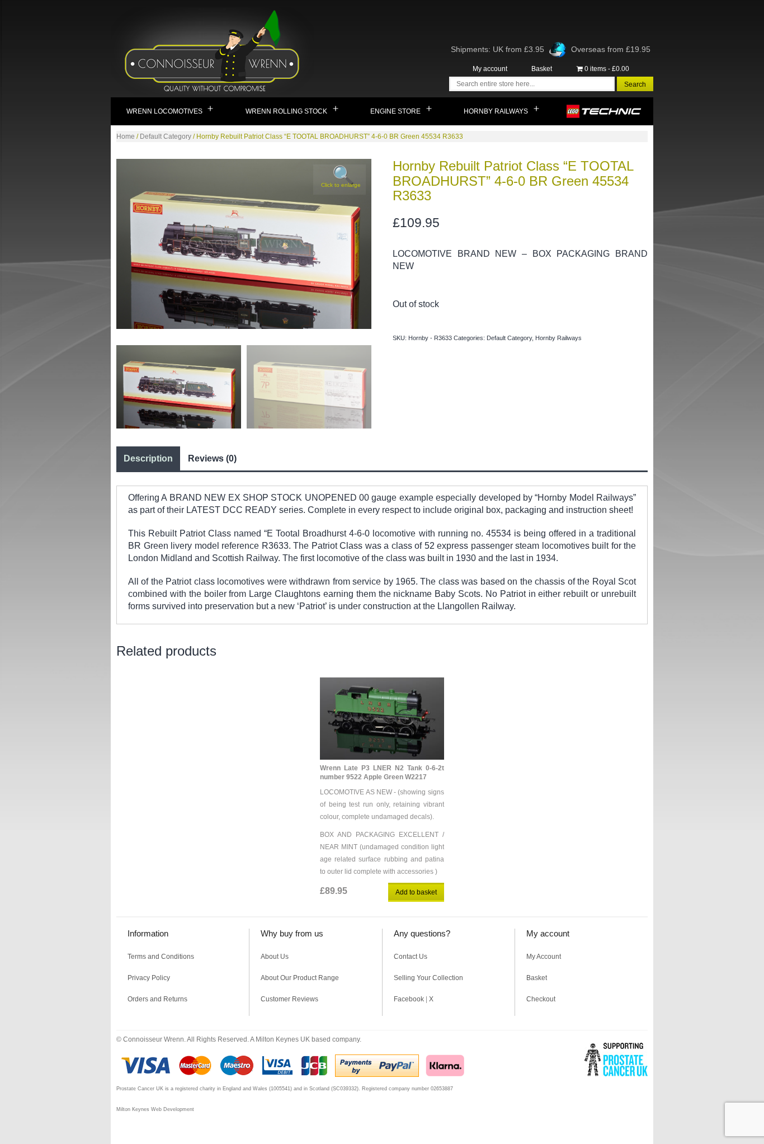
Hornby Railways (496, 111)
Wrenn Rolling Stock (286, 111)
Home (125, 136)
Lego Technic (604, 111)
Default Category (165, 136)
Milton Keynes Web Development (155, 1109)
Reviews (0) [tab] (212, 458)
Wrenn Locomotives (164, 111)
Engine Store (395, 111)
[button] (339, 179)
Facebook (409, 999)
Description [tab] (148, 458)
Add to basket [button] (416, 892)
